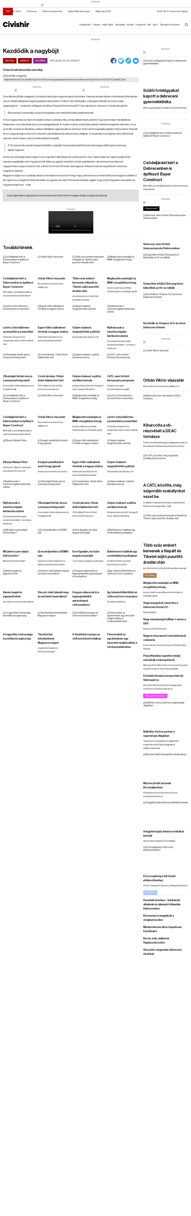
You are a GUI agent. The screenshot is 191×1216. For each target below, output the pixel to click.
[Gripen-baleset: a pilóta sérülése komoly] (88, 362)
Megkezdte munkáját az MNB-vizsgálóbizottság (121, 280)
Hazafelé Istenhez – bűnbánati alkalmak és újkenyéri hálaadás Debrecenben (162, 904)
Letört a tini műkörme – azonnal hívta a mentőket (18, 329)
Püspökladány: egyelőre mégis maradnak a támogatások (162, 657)
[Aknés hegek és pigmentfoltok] (19, 578)
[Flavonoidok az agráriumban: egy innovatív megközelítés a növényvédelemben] (123, 620)
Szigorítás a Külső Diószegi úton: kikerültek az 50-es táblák (163, 285)
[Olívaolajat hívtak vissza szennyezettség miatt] (19, 362)
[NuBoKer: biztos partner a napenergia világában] (165, 714)
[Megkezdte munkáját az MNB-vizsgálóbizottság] (123, 264)
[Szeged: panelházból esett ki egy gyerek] (54, 448)
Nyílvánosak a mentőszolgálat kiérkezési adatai (117, 331)
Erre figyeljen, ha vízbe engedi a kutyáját (85, 553)
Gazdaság (120, 25)
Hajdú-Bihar (106, 28)
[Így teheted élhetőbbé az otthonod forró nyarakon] (123, 578)
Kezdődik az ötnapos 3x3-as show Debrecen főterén (164, 325)
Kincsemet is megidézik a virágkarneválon (158, 917)
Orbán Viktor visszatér (51, 278)
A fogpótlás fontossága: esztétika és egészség (18, 636)
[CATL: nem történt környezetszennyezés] (123, 362)
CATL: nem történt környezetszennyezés (120, 378)
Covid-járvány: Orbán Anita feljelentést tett (51, 378)
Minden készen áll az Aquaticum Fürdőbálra (162, 929)
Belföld (9, 61)
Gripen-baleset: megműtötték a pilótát (86, 329)
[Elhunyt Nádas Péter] (19, 448)
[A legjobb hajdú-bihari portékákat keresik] (165, 813)
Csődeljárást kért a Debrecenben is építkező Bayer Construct (18, 282)
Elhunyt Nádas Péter (15, 462)
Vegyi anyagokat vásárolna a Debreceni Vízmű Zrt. (160, 605)
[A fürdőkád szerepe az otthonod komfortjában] (88, 620)
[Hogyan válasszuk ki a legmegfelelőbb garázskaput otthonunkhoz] (88, 578)
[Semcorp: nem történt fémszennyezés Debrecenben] (165, 226)
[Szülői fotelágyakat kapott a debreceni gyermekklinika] (165, 72)
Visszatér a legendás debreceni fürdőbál (162, 951)
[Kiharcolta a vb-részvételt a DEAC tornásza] (165, 407)
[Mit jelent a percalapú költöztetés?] (19, 537)
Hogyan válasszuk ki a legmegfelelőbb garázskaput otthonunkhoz (85, 598)
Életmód (40, 61)
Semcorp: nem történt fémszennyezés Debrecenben (161, 246)
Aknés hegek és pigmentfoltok (12, 594)
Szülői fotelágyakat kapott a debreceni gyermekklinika (161, 96)
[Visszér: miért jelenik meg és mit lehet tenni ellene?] (54, 578)
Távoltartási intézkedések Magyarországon (48, 638)
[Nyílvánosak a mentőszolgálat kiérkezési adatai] (123, 314)
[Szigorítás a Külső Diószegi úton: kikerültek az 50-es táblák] (165, 266)
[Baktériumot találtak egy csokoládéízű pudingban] (123, 537)
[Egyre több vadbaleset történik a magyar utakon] (54, 314)
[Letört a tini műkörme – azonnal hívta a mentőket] (19, 314)
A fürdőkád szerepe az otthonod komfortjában (86, 636)
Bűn (150, 25)
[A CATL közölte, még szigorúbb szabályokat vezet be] (165, 466)
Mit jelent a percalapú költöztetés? (16, 553)
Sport (155, 25)
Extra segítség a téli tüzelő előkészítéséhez (159, 878)
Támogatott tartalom (166, 28)
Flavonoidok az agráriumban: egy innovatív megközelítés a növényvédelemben (122, 640)
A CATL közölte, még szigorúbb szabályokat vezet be (164, 491)
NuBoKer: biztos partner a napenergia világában (159, 733)
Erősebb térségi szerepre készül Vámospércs (163, 677)
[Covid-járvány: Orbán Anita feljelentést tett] (54, 362)
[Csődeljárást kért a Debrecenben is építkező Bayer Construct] (19, 264)
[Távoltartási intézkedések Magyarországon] (54, 620)
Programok (141, 25)
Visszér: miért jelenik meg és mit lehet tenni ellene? (53, 594)
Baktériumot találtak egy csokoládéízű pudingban (122, 553)
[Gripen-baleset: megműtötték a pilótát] (88, 314)
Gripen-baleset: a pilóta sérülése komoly (86, 378)
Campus (97, 25)
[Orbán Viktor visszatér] (54, 264)
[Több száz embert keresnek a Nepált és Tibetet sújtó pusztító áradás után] (88, 264)
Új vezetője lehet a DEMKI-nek (53, 553)
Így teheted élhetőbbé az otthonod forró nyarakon (122, 594)
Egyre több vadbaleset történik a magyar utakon (53, 329)
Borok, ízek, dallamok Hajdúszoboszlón (156, 940)
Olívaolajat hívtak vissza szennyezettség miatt (17, 378)
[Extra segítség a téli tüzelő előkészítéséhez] (165, 858)
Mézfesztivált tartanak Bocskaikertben (157, 785)
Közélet (130, 25)
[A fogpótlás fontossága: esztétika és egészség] (19, 620)
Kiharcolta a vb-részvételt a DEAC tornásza (160, 431)
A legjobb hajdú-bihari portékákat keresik (163, 833)
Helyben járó (84, 28)
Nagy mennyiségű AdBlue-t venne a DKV (164, 621)
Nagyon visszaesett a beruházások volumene (164, 637)
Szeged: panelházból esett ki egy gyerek (50, 464)
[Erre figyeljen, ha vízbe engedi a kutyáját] (88, 537)
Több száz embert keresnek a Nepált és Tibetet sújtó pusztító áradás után (85, 284)
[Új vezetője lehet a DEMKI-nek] (54, 537)
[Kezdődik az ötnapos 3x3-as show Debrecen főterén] (165, 305)
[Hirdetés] (95, 5)
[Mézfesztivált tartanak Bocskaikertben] (165, 765)
